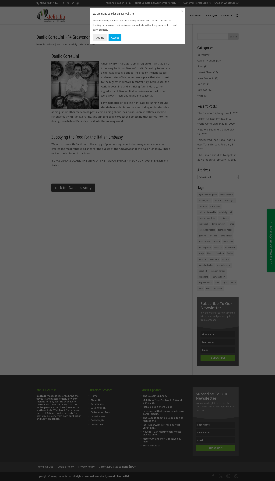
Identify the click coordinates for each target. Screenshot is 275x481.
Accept (115, 37)
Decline (99, 37)
